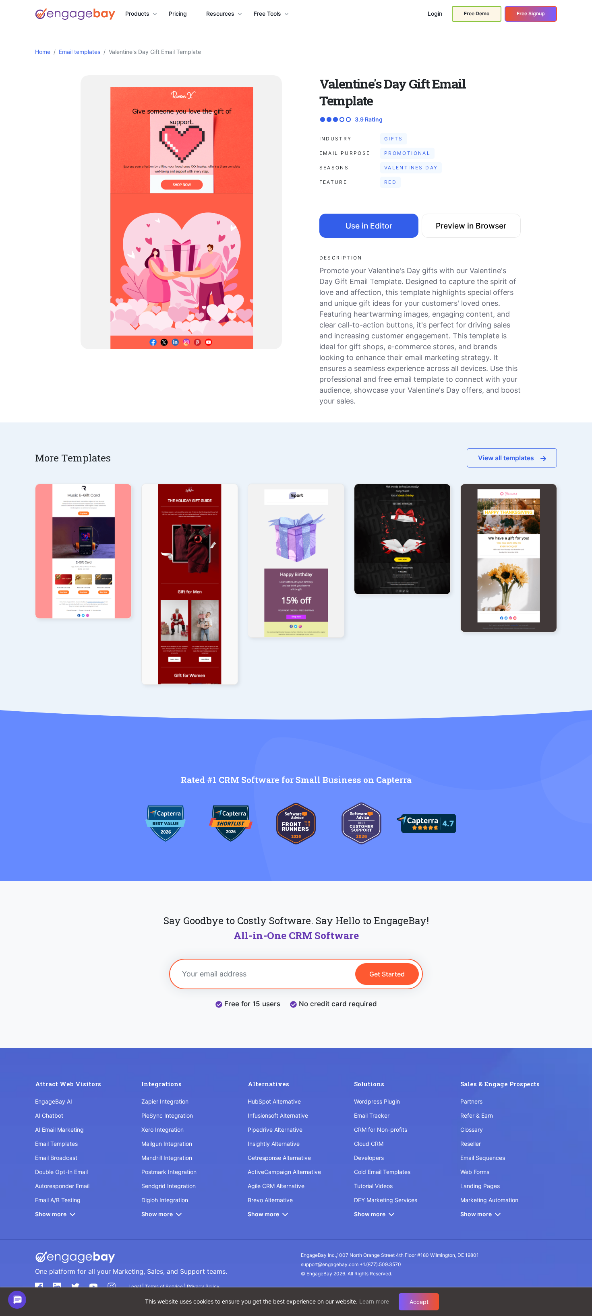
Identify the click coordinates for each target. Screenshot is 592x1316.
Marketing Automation (489, 1200)
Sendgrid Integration (168, 1185)
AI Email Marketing (59, 1129)
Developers (369, 1157)
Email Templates (56, 1143)
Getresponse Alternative (279, 1157)
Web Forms (474, 1171)
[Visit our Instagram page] (112, 1287)
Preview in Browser (471, 226)
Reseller (470, 1143)
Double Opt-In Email (61, 1171)
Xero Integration (162, 1129)
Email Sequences (482, 1157)
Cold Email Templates (382, 1171)
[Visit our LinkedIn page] (57, 1287)
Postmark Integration (169, 1171)
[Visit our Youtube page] (93, 1287)
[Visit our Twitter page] (75, 1287)
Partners (471, 1101)
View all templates (506, 458)
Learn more (374, 1301)
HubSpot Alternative (274, 1101)
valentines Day (411, 168)
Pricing (178, 13)
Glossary (471, 1129)
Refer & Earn (476, 1115)
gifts (393, 139)
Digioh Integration (164, 1200)
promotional (407, 153)
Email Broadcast (56, 1157)
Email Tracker (371, 1115)
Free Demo (476, 13)
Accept (419, 1301)
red (390, 182)
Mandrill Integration (166, 1157)
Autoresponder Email (62, 1185)
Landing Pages (480, 1185)
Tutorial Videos (373, 1185)
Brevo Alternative (270, 1200)
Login (435, 13)
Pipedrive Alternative (275, 1129)
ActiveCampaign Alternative (284, 1171)
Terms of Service (164, 1286)
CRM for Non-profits (380, 1129)
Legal (135, 1286)
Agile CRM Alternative (276, 1185)
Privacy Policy (203, 1286)
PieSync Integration (167, 1115)
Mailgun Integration (166, 1143)
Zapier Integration (164, 1101)
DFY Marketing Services (385, 1200)
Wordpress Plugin (377, 1101)
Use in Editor (369, 226)
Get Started (387, 974)
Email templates (79, 51)
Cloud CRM (368, 1143)
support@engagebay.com (329, 1264)
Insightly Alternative (274, 1143)
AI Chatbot (49, 1115)
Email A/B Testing (58, 1200)
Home (42, 51)
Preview (83, 565)
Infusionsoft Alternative (278, 1115)
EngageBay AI (53, 1101)
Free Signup (531, 13)
